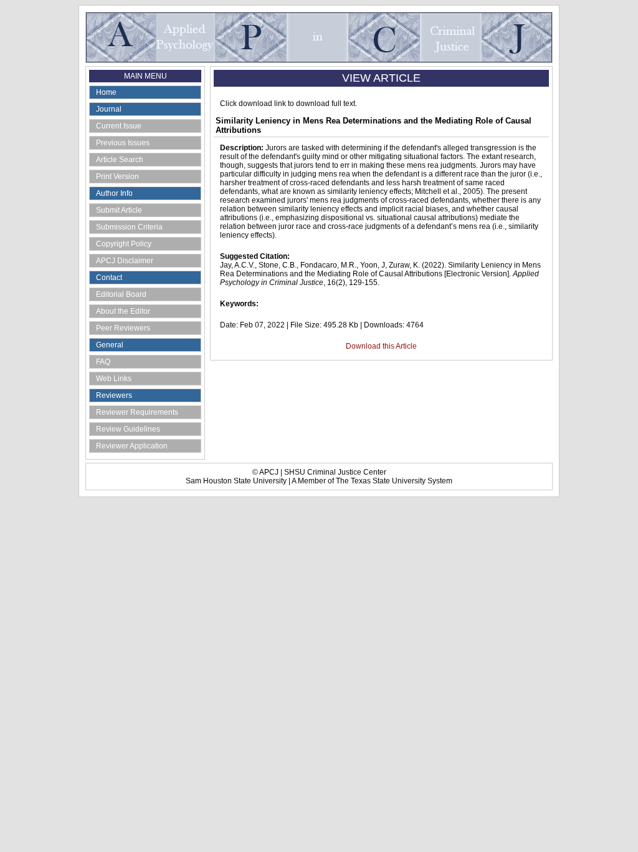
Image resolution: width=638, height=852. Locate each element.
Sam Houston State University (236, 481)
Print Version (117, 176)
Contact (109, 277)
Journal (108, 109)
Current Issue (118, 126)
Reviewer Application (132, 446)
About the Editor (123, 311)
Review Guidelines (128, 429)
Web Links (113, 378)
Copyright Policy (123, 244)
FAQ (103, 361)
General (109, 345)
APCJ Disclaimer (124, 260)
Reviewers (114, 395)
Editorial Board (121, 294)
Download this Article (381, 346)
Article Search (119, 159)
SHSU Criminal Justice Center (335, 472)
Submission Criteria (129, 227)
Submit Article (119, 210)
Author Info (114, 193)
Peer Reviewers (123, 328)
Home (106, 92)
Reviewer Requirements (137, 412)
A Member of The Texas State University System (372, 481)
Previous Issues (123, 142)
